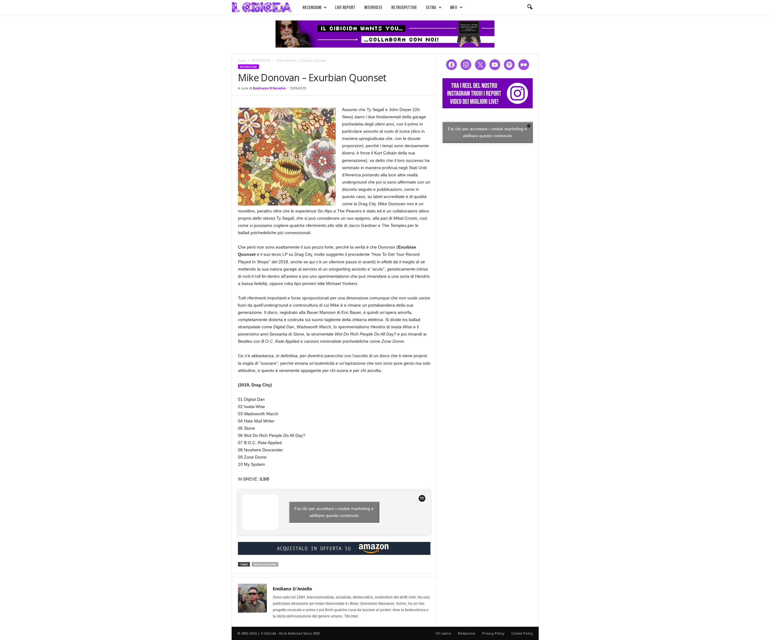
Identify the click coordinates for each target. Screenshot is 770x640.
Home (242, 60)
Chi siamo (443, 633)
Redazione (466, 633)
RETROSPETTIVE (404, 7)
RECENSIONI (312, 7)
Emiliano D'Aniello (269, 88)
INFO (453, 7)
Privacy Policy (493, 633)
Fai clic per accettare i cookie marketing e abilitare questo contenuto (334, 512)
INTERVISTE (373, 7)
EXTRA (431, 7)
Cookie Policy (522, 633)
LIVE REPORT (345, 7)
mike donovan (265, 564)
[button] (529, 7)
